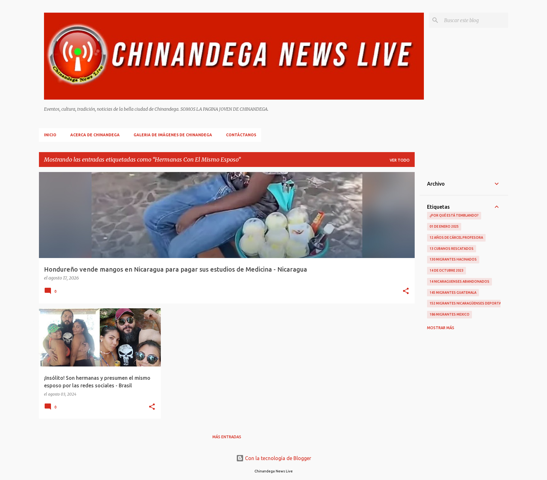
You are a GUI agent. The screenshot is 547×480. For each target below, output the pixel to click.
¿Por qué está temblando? (454, 215)
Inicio (50, 135)
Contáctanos (241, 135)
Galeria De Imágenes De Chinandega (173, 135)
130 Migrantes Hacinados (453, 259)
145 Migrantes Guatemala (453, 292)
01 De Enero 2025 (444, 226)
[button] (406, 291)
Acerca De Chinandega (95, 135)
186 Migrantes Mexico (449, 314)
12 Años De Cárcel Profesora (456, 237)
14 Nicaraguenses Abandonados (459, 281)
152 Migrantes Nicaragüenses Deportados (469, 303)
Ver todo (400, 160)
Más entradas (226, 437)
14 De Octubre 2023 (446, 270)
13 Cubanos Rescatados (452, 248)
